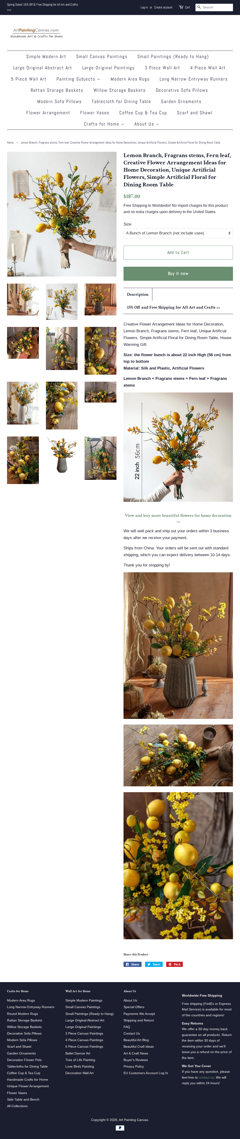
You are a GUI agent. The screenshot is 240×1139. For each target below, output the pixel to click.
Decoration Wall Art (79, 1073)
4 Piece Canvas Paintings (84, 1040)
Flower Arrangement (48, 113)
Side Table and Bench (23, 1099)
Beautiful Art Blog (136, 1040)
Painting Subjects (76, 79)
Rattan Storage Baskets (57, 90)
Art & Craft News (136, 1053)
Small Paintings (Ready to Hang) (173, 56)
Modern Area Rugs (130, 79)
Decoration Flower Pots (24, 1060)
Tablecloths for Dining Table (27, 1066)
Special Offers (134, 1007)
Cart (187, 7)
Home (10, 142)
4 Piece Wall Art (208, 68)
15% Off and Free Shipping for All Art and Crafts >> (173, 307)
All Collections (17, 1106)
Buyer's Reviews (136, 1060)
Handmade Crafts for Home (27, 1079)
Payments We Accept (139, 1014)
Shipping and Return (139, 1020)
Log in (144, 7)
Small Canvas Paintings (102, 56)
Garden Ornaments (181, 101)
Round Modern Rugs (22, 1014)
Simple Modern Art (46, 56)
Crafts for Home (102, 124)
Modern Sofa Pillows (59, 101)
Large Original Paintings (108, 68)
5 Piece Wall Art (29, 79)
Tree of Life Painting (80, 1060)
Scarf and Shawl (195, 113)
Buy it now (178, 273)
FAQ (127, 1027)
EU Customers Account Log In (146, 1073)
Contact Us (132, 1033)
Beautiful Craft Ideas (139, 1046)
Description (138, 294)
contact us (206, 1077)
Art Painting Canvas (133, 1120)
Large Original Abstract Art (42, 68)
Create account (163, 7)
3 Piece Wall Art (162, 68)
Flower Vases (94, 113)
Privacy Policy (134, 1066)
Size (127, 224)
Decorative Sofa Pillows (182, 90)
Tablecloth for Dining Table (121, 101)
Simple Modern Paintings (83, 1000)
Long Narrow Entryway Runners (194, 79)
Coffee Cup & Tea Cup (143, 113)
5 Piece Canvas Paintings (84, 1046)
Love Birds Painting (79, 1066)
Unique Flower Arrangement (28, 1086)
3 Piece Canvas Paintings (84, 1033)
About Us (145, 124)
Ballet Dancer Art (77, 1053)
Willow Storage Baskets (120, 90)
